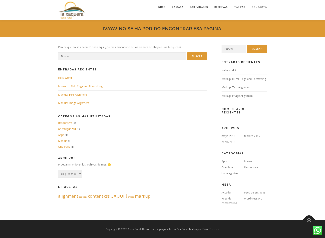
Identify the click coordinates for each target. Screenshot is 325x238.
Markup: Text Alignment (72, 94)
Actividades (199, 7)
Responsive (65, 123)
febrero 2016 (252, 136)
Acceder (226, 192)
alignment (68, 196)
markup (142, 196)
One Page (64, 146)
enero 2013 (228, 142)
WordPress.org (253, 198)
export (119, 195)
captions (83, 197)
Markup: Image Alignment (73, 103)
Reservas (221, 7)
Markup (62, 141)
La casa (178, 7)
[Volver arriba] (309, 220)
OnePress (182, 229)
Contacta (259, 7)
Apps (61, 135)
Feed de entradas (254, 192)
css (107, 196)
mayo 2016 (228, 136)
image (131, 197)
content (95, 196)
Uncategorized (67, 129)
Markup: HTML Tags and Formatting (80, 86)
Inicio (162, 7)
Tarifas (239, 7)
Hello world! (65, 77)
